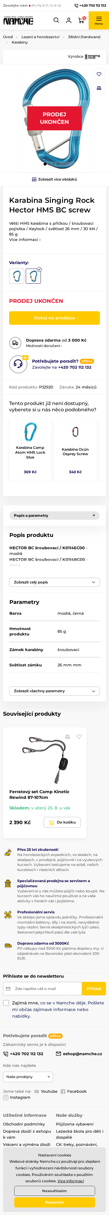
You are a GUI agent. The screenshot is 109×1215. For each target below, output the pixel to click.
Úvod (8, 37)
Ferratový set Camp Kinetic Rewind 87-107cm (39, 794)
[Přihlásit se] (69, 20)
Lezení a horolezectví (40, 37)
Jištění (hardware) (84, 37)
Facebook (77, 1091)
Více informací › (25, 239)
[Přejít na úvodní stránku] (18, 20)
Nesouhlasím (54, 1191)
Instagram (20, 1097)
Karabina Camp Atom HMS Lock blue (30, 452)
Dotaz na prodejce (54, 318)
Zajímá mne (25, 1003)
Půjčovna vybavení (75, 1124)
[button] (57, 20)
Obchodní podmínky (24, 1124)
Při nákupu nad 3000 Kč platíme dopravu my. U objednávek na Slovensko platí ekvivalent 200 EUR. (60, 953)
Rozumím (54, 1202)
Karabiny (20, 42)
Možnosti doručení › (44, 345)
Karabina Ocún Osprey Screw (75, 451)
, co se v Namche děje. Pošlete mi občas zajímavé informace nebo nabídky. (58, 1009)
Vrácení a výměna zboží (27, 1144)
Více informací (71, 1181)
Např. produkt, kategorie (41, 52)
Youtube (49, 1091)
